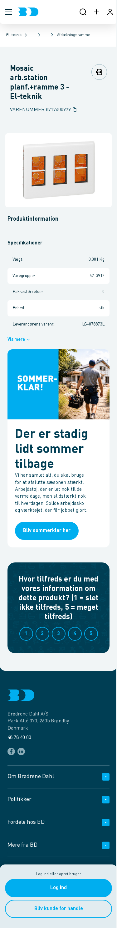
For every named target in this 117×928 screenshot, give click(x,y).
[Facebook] (11, 751)
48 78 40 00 (19, 737)
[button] (8, 12)
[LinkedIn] (21, 751)
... (33, 35)
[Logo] (27, 12)
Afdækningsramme (73, 35)
